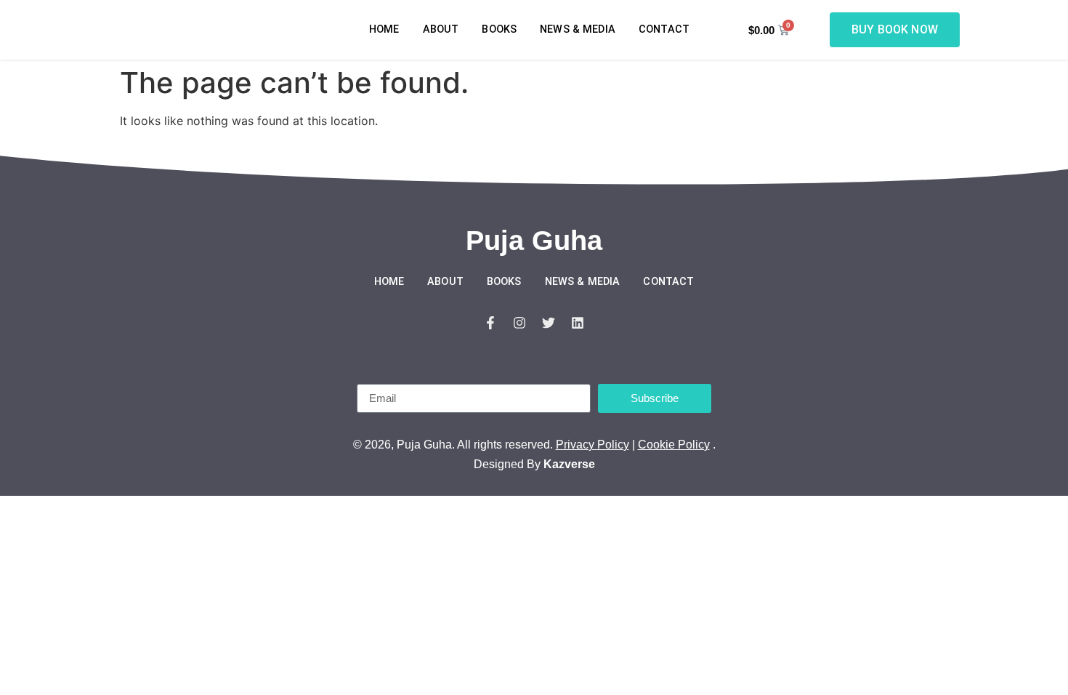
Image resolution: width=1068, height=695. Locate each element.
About (441, 29)
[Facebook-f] (490, 323)
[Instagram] (519, 323)
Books (499, 29)
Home (384, 29)
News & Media (577, 29)
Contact (664, 29)
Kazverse (569, 464)
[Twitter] (548, 323)
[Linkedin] (578, 323)
